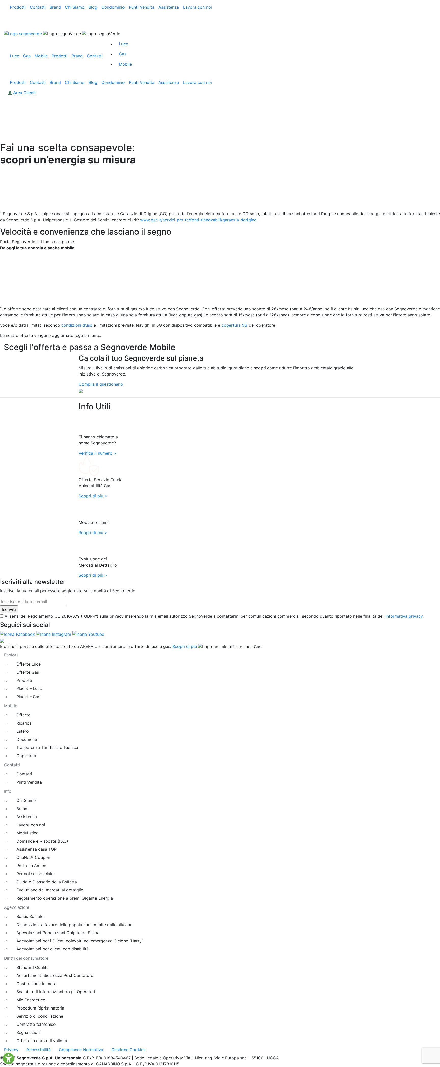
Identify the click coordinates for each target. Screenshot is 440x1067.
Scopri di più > (93, 495)
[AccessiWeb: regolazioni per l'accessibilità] (9, 1058)
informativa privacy (404, 616)
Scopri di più (184, 646)
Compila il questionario (101, 384)
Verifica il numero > (97, 453)
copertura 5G (235, 325)
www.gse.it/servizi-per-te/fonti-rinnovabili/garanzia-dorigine (198, 219)
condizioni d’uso (76, 325)
